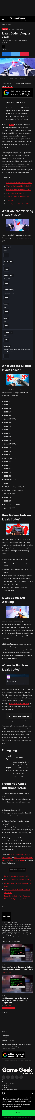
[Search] (32, 19)
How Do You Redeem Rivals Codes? (18, 189)
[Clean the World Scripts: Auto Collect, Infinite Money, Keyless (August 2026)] (17, 953)
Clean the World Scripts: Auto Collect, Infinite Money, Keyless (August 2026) (17, 968)
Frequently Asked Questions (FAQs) (18, 204)
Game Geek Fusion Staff (12, 48)
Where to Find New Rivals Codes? (17, 196)
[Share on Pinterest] (24, 54)
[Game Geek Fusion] (17, 19)
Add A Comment (8, 1008)
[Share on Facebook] (6, 54)
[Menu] (3, 19)
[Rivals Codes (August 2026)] (17, 75)
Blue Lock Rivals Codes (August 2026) (17, 879)
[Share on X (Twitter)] (15, 54)
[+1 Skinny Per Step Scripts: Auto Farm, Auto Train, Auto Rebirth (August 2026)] (17, 984)
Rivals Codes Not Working (15, 193)
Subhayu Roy (7, 972)
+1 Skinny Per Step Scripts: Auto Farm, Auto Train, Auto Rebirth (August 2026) (15, 1000)
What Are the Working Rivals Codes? (19, 182)
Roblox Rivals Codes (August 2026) (16, 876)
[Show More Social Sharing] (31, 54)
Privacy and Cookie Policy (10, 1118)
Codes (4, 907)
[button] (32, 1093)
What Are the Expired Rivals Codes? (18, 186)
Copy (6, 255)
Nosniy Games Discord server (19, 703)
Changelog (9, 200)
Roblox (5, 29)
